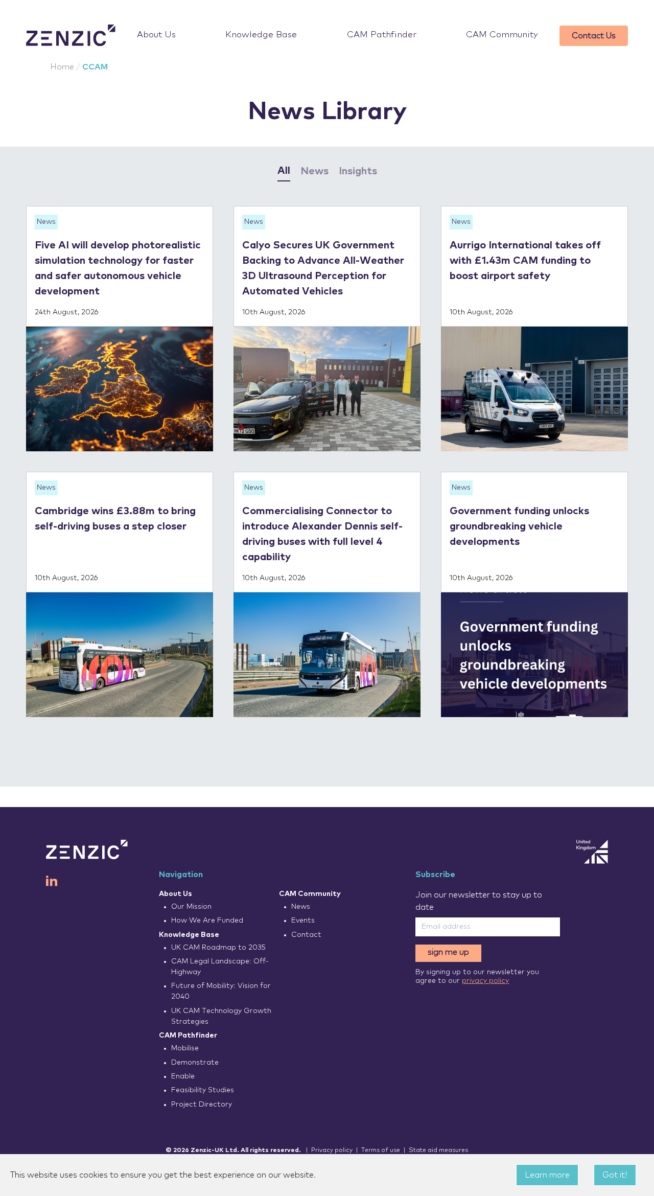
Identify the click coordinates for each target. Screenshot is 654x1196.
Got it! (614, 1175)
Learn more (547, 1175)
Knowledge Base (261, 35)
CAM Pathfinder (381, 35)
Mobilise (185, 1048)
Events (303, 920)
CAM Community (502, 35)
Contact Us (594, 36)
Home (62, 67)
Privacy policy (332, 1150)
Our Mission (191, 906)
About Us (156, 35)
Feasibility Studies (202, 1090)
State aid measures (438, 1150)
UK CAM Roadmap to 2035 (218, 947)
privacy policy (485, 980)
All (283, 171)
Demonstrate (195, 1062)
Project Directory (201, 1104)
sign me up (448, 952)
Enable (183, 1076)
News (314, 171)
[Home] (70, 36)
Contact (306, 934)
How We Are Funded (207, 920)
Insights (358, 171)
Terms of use (380, 1150)
